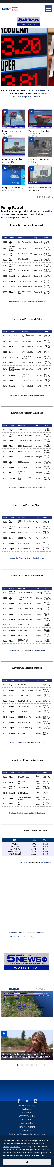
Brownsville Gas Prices (17, 301)
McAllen (39, 336)
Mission (38, 685)
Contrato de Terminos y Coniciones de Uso (27, 1134)
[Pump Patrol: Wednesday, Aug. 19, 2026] (40, 175)
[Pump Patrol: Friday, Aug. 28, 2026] (14, 119)
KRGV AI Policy (27, 1123)
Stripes (11, 467)
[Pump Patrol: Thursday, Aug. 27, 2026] (40, 119)
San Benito (38, 777)
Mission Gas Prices (17, 742)
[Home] (20, 9)
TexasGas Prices (26, 862)
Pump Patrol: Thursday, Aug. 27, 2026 (38, 132)
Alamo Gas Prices (16, 558)
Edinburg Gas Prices (16, 650)
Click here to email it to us (29, 92)
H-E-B (11, 346)
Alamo (38, 522)
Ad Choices (27, 1112)
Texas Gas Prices (15, 932)
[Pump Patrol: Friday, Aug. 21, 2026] (40, 147)
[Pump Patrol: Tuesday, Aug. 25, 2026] (14, 147)
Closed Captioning (27, 1105)
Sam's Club (11, 254)
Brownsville (38, 242)
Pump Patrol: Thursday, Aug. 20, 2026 (12, 189)
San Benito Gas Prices (17, 813)
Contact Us (27, 1119)
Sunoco (12, 281)
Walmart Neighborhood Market (14, 369)
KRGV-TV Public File (27, 1116)
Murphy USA (12, 242)
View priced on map (30, 96)
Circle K (12, 276)
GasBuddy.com (40, 301)
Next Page (43, 197)
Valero (11, 292)
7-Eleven (12, 478)
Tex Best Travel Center (12, 248)
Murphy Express (12, 592)
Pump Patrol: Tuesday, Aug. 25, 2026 (12, 160)
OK (27, 1162)
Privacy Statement (27, 1127)
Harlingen (38, 430)
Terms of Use (27, 1130)
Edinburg (39, 593)
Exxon (11, 352)
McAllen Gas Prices (17, 395)
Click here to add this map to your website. (27, 937)
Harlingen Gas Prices (17, 487)
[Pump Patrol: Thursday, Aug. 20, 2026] (14, 175)
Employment (27, 1109)
